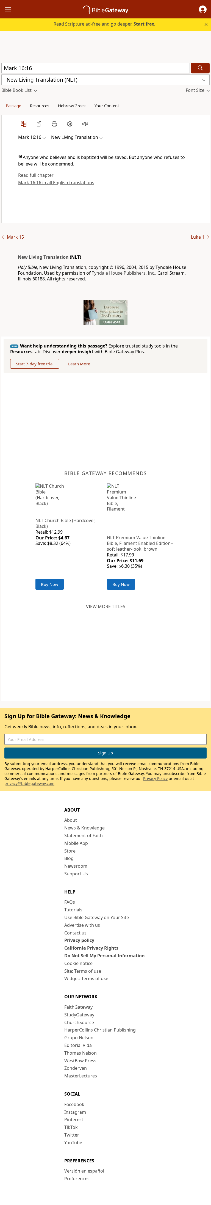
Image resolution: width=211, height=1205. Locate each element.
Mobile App (76, 843)
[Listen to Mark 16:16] (85, 123)
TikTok (71, 1127)
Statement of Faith (83, 835)
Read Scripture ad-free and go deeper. (105, 24)
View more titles (105, 606)
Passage (13, 105)
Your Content (107, 105)
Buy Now (49, 584)
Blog (69, 858)
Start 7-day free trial (35, 363)
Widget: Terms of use (86, 978)
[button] (203, 9)
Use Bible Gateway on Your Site (96, 917)
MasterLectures (80, 1076)
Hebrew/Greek (72, 105)
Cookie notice (78, 963)
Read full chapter (36, 175)
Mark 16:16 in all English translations (56, 183)
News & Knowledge (84, 828)
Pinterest (73, 1119)
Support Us (76, 874)
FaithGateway (78, 1007)
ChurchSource (79, 1022)
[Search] (200, 68)
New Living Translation (43, 257)
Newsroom (75, 866)
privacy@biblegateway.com (29, 783)
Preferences (77, 1179)
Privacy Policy (155, 778)
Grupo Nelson (78, 1038)
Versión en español (84, 1171)
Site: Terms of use (82, 971)
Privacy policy (79, 940)
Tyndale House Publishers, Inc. (123, 273)
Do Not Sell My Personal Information (104, 956)
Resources (39, 105)
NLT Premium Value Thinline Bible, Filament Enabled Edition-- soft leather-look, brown (140, 543)
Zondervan (75, 1068)
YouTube (73, 1143)
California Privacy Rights (91, 948)
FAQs (69, 902)
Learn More (79, 363)
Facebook (74, 1104)
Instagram (75, 1112)
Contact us (75, 933)
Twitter (71, 1135)
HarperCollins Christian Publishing (100, 1030)
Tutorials (73, 910)
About (70, 820)
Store (70, 851)
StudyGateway (79, 1015)
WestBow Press (80, 1061)
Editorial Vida (78, 1045)
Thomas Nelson (80, 1053)
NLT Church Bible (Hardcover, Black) (65, 523)
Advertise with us (82, 925)
